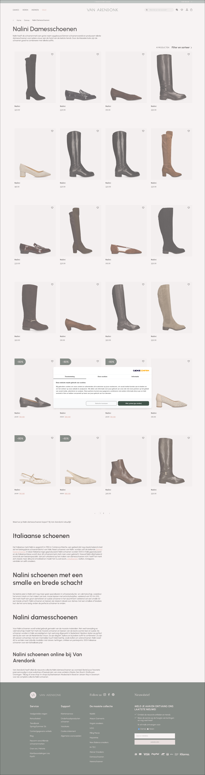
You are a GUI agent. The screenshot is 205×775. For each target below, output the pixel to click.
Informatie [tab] (135, 376)
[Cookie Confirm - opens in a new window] (141, 370)
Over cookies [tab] (102, 376)
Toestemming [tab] (70, 376)
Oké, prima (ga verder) (133, 403)
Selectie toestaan (101, 403)
